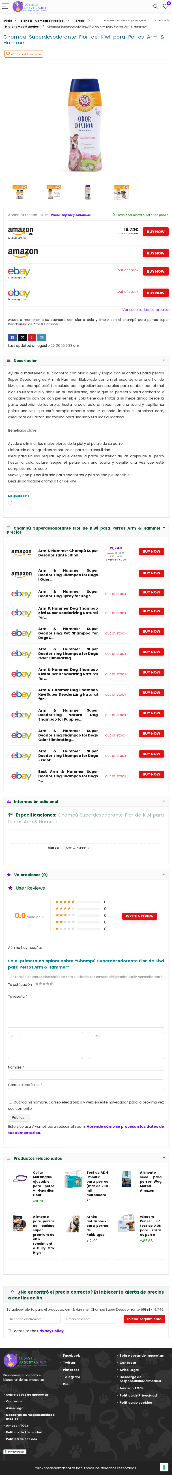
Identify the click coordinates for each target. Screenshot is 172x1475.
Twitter (69, 1362)
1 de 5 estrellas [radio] (37, 983)
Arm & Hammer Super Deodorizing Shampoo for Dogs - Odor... (68, 755)
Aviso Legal (15, 1408)
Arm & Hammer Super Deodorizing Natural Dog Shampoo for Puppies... (68, 715)
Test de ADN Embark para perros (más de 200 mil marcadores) (97, 1186)
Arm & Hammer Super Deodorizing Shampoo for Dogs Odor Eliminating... (68, 653)
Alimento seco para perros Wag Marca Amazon (150, 1181)
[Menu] (5, 6)
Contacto (14, 1401)
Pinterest (71, 1370)
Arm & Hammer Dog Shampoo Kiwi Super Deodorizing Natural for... (68, 613)
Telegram (71, 1377)
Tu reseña (17, 996)
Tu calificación (20, 984)
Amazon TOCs (17, 1425)
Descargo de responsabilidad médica (30, 1417)
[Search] (155, 6)
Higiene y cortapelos (22, 26)
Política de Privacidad (24, 1432)
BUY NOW (156, 231)
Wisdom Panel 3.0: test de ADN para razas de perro (150, 1225)
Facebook (71, 1355)
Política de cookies (21, 1439)
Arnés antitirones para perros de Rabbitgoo (97, 1225)
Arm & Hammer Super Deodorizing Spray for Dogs (68, 593)
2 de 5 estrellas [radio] (38, 983)
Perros (78, 21)
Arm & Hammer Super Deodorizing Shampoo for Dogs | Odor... (68, 575)
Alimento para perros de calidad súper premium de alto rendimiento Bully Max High (43, 1234)
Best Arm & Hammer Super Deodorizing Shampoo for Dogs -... (68, 776)
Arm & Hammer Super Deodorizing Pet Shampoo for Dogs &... (68, 633)
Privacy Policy (50, 1331)
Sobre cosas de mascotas (27, 1394)
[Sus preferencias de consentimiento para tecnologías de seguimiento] (164, 1467)
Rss (66, 1384)
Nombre (16, 1067)
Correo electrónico (25, 1084)
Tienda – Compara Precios (41, 21)
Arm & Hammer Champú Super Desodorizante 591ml (68, 553)
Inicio (7, 21)
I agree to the (37, 1331)
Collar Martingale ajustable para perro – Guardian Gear (43, 1183)
